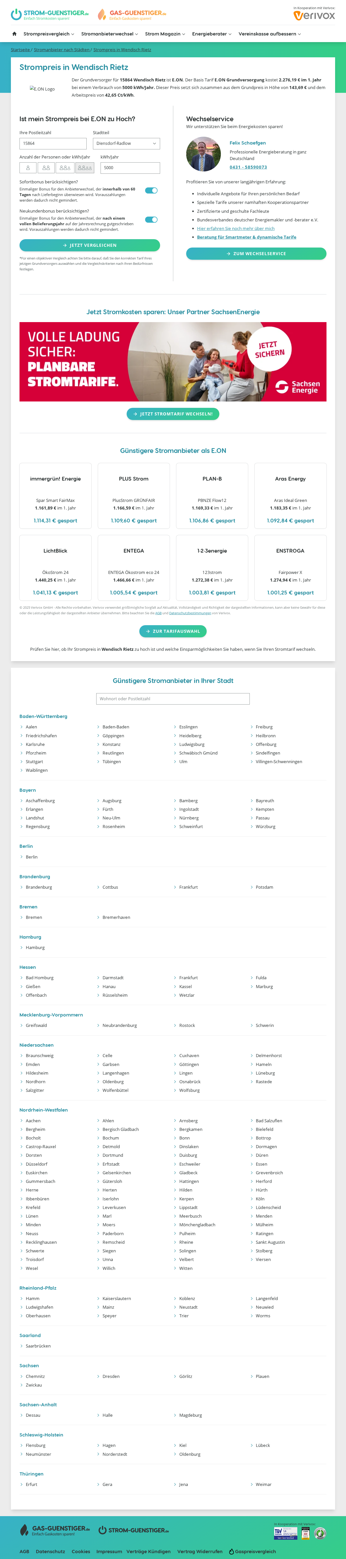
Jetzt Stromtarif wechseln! (176, 414)
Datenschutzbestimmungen (190, 613)
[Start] (131, 15)
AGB (158, 613)
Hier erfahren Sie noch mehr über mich (236, 228)
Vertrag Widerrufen (200, 1551)
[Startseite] (14, 33)
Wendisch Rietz (122, 49)
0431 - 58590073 (248, 167)
